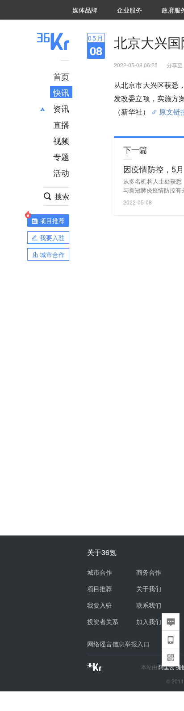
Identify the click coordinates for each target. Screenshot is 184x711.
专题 (61, 156)
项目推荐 (99, 588)
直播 (61, 124)
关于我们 (148, 588)
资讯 (61, 108)
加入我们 (148, 621)
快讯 (61, 92)
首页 (61, 76)
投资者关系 (102, 621)
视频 (61, 140)
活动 (61, 172)
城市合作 (99, 572)
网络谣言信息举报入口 (118, 643)
